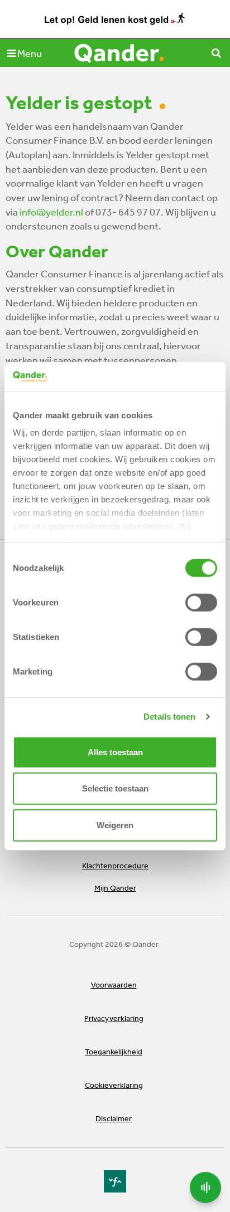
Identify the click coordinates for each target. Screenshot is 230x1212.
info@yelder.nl (51, 212)
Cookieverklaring (114, 1085)
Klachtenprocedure (115, 865)
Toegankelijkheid (113, 1051)
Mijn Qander (115, 887)
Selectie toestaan (115, 788)
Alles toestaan (115, 751)
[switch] (201, 602)
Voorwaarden (114, 984)
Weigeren (115, 824)
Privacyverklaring (113, 1018)
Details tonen (169, 716)
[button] (24, 53)
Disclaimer (113, 1118)
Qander (120, 53)
